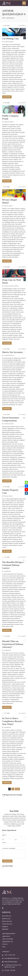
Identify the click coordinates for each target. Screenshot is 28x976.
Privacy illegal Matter (9, 201)
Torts (3, 947)
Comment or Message (9, 848)
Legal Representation (8, 933)
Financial (6, 206)
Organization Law (7, 941)
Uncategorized (7, 571)
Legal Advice (6, 936)
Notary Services (7, 921)
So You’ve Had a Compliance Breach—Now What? (12, 721)
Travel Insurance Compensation (10, 419)
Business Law (6, 919)
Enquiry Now (7, 861)
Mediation (5, 929)
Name (4, 835)
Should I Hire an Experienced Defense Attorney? (12, 644)
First (3, 839)
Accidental (6, 41)
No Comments (22, 25)
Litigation (5, 926)
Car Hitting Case (10, 38)
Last (16, 839)
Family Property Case (10, 491)
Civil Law (4, 944)
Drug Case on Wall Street (11, 281)
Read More (7, 97)
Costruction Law (7, 924)
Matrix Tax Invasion (12, 352)
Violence (11, 41)
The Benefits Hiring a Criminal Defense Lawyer (12, 565)
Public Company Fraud (10, 117)
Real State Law (6, 916)
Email (4, 842)
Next (17, 789)
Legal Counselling (7, 939)
